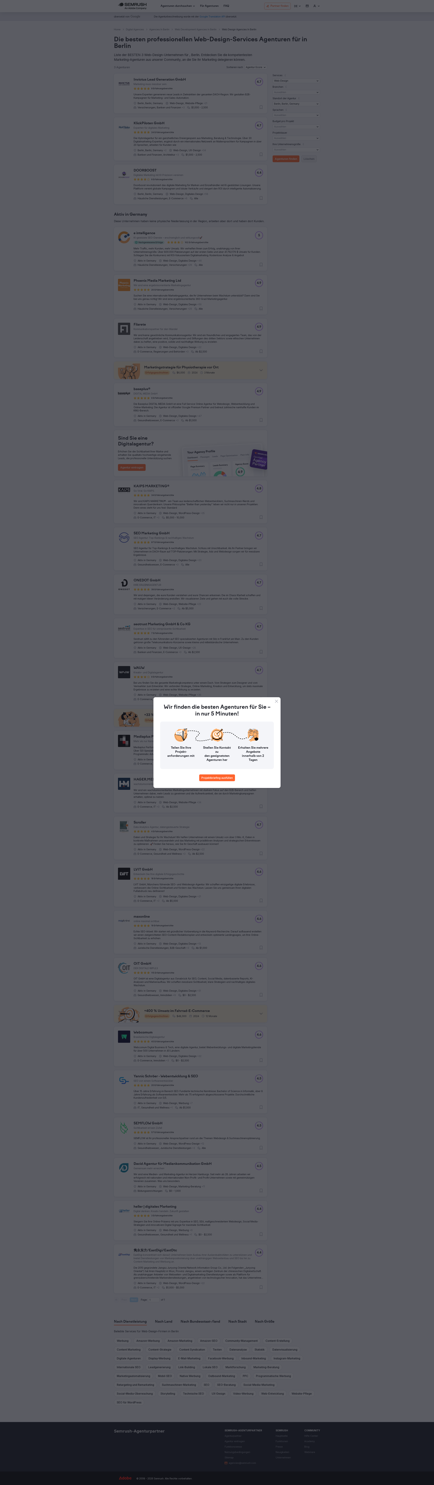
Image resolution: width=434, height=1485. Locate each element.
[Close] (276, 701)
